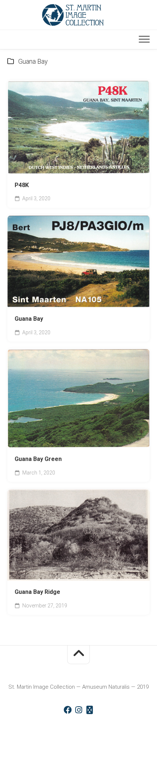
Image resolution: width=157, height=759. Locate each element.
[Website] (89, 710)
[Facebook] (68, 710)
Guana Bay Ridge (37, 591)
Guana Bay (29, 318)
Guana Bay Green (38, 458)
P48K (22, 185)
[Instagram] (78, 710)
